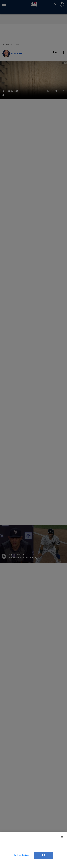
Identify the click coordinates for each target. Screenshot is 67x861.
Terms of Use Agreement (34, 849)
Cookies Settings (21, 855)
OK (43, 855)
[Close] (62, 840)
